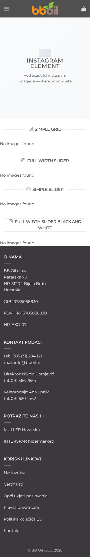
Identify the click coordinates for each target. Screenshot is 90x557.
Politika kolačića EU (23, 519)
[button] (7, 8)
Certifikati (13, 484)
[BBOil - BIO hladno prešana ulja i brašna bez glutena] (45, 8)
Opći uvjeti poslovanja (26, 496)
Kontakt (12, 530)
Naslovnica (14, 472)
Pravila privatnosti (21, 507)
